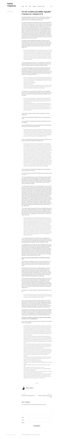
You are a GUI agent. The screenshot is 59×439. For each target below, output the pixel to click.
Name (23, 417)
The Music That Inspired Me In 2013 (28, 395)
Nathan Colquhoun (11, 5)
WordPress (27, 434)
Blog (26, 6)
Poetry (29, 6)
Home (23, 6)
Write (33, 434)
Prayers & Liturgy (41, 6)
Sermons (34, 6)
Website (23, 422)
